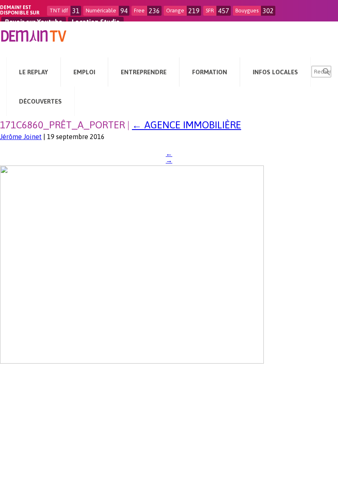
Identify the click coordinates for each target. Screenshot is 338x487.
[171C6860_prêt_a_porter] (132, 361)
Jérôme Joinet (21, 136)
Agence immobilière (186, 124)
